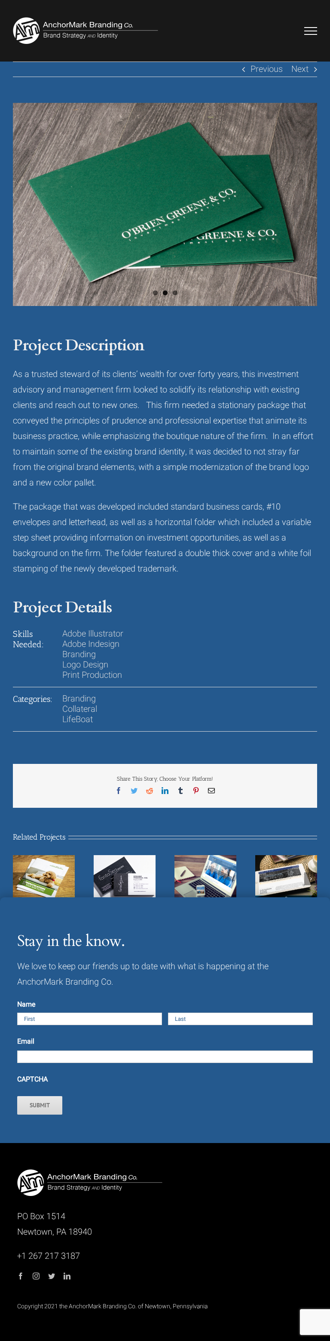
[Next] (310, 878)
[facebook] (20, 1276)
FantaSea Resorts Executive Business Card (113, 866)
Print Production (92, 675)
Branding (79, 654)
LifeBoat (77, 719)
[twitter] (51, 1276)
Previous (267, 69)
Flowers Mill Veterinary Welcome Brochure (32, 866)
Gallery (55, 866)
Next (300, 69)
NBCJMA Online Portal (275, 869)
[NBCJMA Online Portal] (286, 878)
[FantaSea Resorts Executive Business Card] (125, 878)
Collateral (79, 709)
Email (25, 1041)
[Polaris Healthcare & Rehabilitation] (205, 878)
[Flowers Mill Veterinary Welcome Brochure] (44, 878)
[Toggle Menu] (311, 31)
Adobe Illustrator (92, 633)
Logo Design (85, 664)
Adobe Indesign (90, 644)
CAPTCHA (32, 1079)
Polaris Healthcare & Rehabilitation (194, 869)
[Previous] (19, 878)
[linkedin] (67, 1276)
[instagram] (36, 1276)
